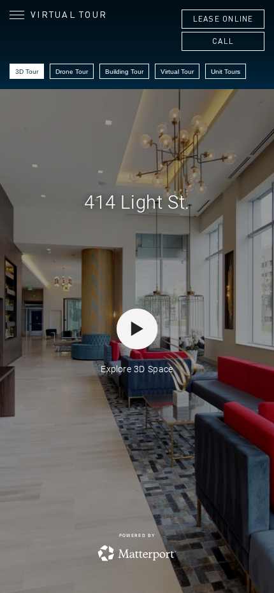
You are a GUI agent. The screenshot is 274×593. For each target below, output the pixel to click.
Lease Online (223, 19)
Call (223, 41)
